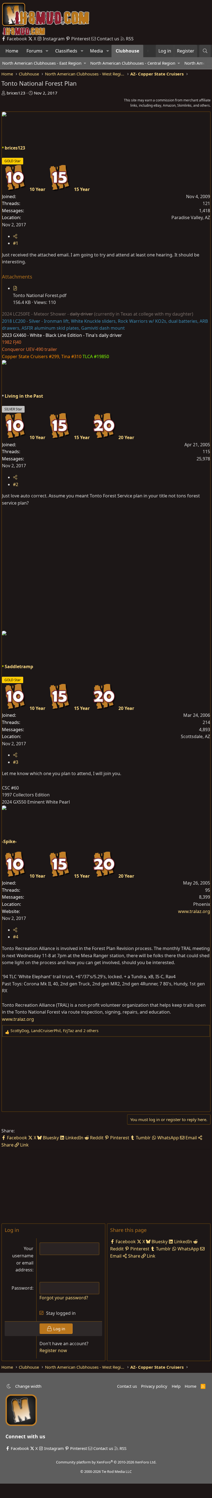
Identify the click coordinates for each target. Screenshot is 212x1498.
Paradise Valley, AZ (190, 217)
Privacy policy (154, 1386)
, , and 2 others (54, 1030)
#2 (15, 484)
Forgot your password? (63, 1298)
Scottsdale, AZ (195, 736)
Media (96, 51)
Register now (53, 1350)
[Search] (205, 51)
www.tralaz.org (194, 911)
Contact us (127, 1386)
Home (12, 51)
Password (22, 1288)
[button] (47, 51)
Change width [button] (28, 1386)
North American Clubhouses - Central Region (132, 63)
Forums (34, 51)
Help (176, 1386)
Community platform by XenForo (106, 1462)
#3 (15, 762)
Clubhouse (127, 51)
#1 (15, 243)
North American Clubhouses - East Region (41, 63)
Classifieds (66, 51)
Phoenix (201, 904)
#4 (15, 937)
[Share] (15, 236)
